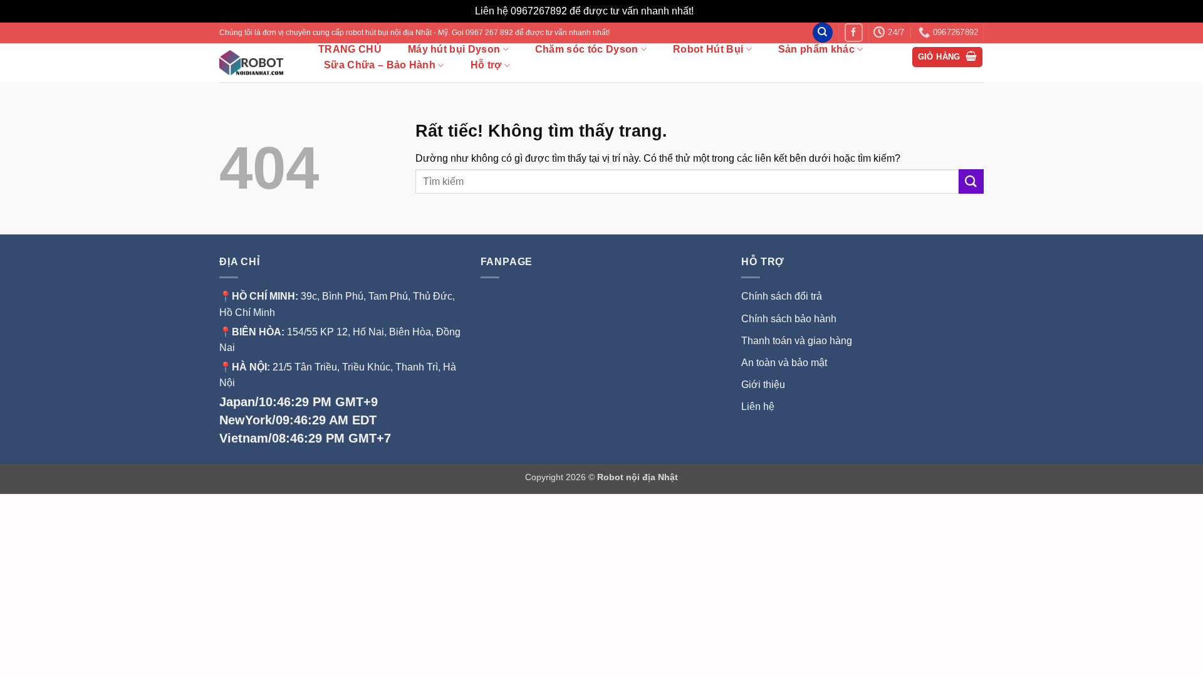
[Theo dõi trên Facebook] (854, 32)
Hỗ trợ (486, 65)
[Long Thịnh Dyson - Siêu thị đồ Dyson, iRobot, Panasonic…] (255, 62)
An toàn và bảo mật (784, 362)
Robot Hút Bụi (708, 49)
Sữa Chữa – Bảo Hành (379, 65)
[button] (947, 57)
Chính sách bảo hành (788, 318)
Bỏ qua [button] (712, 11)
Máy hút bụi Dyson (454, 49)
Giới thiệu (764, 384)
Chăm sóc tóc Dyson (586, 49)
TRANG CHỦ (350, 50)
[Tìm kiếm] (823, 33)
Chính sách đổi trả (781, 296)
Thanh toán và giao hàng (796, 340)
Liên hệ (757, 406)
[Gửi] (971, 181)
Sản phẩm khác (816, 49)
